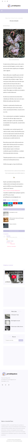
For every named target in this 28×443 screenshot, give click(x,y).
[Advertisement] (14, 297)
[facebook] (7, 1)
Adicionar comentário (11, 246)
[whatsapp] (5, 1)
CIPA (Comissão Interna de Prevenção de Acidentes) (16, 219)
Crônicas (8, 200)
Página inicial (7, 18)
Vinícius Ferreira (14, 18)
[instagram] (2, 1)
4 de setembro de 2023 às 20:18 (12, 237)
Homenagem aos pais (13, 212)
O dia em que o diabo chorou (17, 326)
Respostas (9, 242)
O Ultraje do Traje (15, 314)
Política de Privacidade (17, 441)
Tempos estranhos (12, 224)
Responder (12, 243)
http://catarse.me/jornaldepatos (11, 190)
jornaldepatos (18, 439)
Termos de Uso (9, 441)
